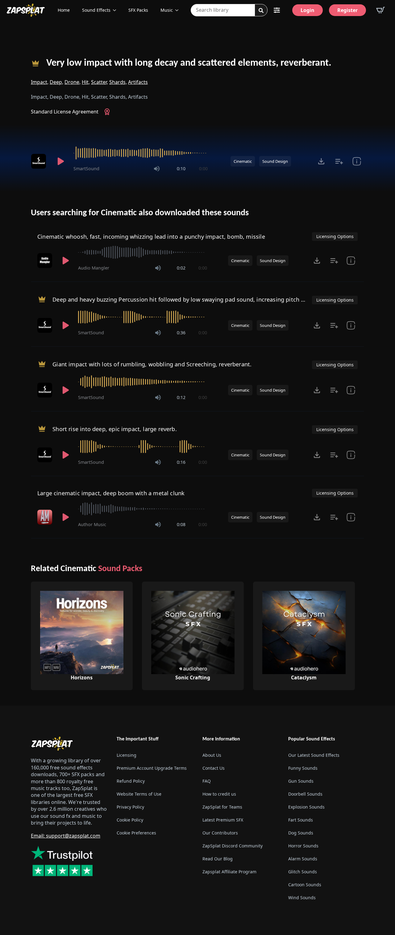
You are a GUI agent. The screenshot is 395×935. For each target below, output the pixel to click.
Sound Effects (96, 10)
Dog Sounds (300, 833)
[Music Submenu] (179, 10)
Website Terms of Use (139, 794)
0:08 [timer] (181, 524)
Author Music (92, 524)
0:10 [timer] (181, 168)
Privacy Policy (130, 807)
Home (64, 10)
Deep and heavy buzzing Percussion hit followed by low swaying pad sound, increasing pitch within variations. (199, 299)
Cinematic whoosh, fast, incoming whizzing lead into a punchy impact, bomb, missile (151, 236)
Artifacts (138, 82)
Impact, (39, 82)
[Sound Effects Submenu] (116, 10)
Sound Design (275, 161)
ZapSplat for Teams (222, 807)
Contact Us (213, 768)
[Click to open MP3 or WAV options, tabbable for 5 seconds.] (321, 161)
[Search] (261, 10)
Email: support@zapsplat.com (65, 835)
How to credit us (219, 794)
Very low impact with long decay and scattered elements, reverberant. (188, 63)
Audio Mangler (93, 268)
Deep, (56, 82)
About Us (211, 755)
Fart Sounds (300, 820)
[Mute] (157, 169)
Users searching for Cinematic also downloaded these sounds (140, 213)
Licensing (126, 755)
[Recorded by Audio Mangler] (45, 260)
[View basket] (380, 10)
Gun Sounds (301, 781)
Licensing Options (335, 236)
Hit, (86, 82)
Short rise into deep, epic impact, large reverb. (114, 429)
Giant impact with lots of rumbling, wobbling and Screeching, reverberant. (152, 364)
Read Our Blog (217, 859)
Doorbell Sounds (305, 794)
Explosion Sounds (306, 807)
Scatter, (99, 82)
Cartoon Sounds (304, 885)
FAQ (206, 781)
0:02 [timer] (181, 268)
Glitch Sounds (302, 872)
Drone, (72, 82)
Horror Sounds (303, 846)
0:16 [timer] (181, 462)
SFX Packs (138, 10)
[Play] (60, 161)
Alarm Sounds (302, 859)
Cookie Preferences (136, 833)
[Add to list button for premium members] (339, 161)
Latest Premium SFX (222, 820)
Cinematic (243, 161)
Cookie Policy (130, 820)
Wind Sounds (302, 897)
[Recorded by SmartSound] (39, 161)
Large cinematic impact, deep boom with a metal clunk (111, 493)
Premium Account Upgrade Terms (152, 768)
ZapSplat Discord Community (232, 846)
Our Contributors (220, 833)
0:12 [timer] (181, 397)
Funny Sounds (303, 768)
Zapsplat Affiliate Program (229, 872)
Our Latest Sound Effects (313, 755)
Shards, (118, 82)
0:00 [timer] (203, 168)
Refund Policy (131, 781)
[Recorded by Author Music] (45, 517)
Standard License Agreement (64, 111)
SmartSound (86, 168)
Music (166, 10)
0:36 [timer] (181, 333)
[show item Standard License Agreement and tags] (356, 161)
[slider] (140, 152)
